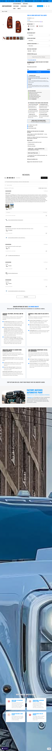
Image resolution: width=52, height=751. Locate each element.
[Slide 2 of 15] (7, 38)
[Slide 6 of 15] (21, 38)
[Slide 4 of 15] (14, 38)
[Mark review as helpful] (46, 215)
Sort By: (40, 188)
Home (3, 11)
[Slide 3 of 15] (11, 38)
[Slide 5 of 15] (17, 38)
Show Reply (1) (8, 212)
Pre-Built (5, 11)
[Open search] (44, 6)
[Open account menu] (47, 6)
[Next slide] (24, 25)
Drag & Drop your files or (38, 56)
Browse (43, 56)
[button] (21, 177)
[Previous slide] (3, 25)
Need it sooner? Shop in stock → (33, 152)
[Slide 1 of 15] (4, 38)
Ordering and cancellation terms (32, 159)
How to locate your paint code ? (32, 66)
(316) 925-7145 (34, 98)
